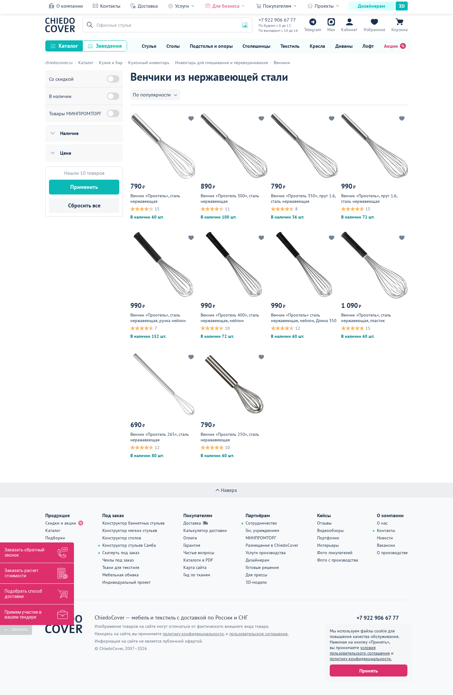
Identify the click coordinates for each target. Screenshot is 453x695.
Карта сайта (194, 567)
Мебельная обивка (120, 575)
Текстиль (290, 46)
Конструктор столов (121, 538)
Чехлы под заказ (118, 560)
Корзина (399, 29)
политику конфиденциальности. (361, 658)
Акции (391, 46)
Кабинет (349, 29)
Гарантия (191, 545)
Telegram (312, 29)
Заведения (109, 45)
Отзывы (324, 523)
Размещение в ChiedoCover (272, 545)
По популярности (152, 95)
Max (331, 29)
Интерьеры (328, 545)
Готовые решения (262, 567)
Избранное (374, 29)
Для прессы (256, 575)
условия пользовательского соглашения (360, 650)
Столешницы (256, 46)
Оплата (190, 538)
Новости (385, 538)
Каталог (68, 45)
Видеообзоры (330, 530)
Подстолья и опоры (211, 46)
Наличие (69, 133)
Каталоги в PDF (198, 560)
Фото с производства (337, 560)
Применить (84, 186)
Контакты (110, 6)
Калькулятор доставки (205, 530)
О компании (69, 6)
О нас (382, 523)
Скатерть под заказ (120, 552)
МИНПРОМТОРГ (261, 538)
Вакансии (386, 545)
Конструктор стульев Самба (129, 545)
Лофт (368, 46)
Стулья (149, 46)
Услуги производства (266, 552)
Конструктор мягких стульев (129, 530)
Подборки (55, 538)
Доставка (148, 6)
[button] (89, 25)
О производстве (392, 552)
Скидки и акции (60, 523)
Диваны (344, 46)
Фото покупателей (335, 552)
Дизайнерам (371, 6)
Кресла (317, 46)
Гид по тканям (196, 575)
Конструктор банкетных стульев (133, 523)
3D (402, 6)
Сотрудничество (261, 523)
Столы (173, 46)
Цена (65, 153)
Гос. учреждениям (262, 530)
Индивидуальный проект (126, 582)
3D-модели (256, 582)
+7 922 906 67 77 (277, 20)
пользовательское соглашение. (258, 633)
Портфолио (328, 538)
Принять (368, 671)
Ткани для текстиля (120, 567)
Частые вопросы (198, 552)
